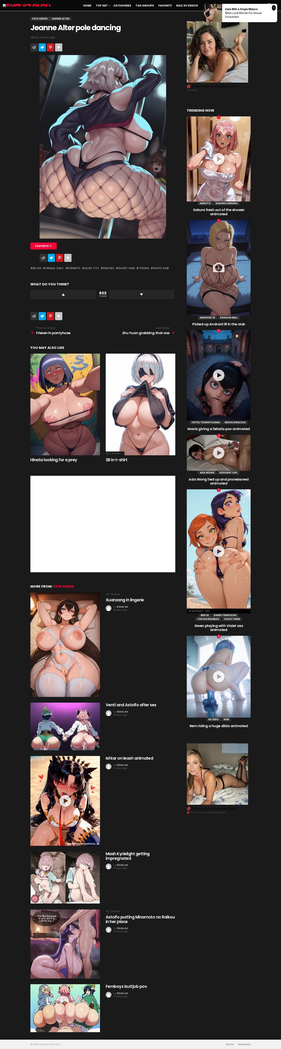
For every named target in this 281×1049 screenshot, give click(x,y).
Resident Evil (228, 472)
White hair (161, 268)
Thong (144, 268)
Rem (226, 719)
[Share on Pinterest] (50, 47)
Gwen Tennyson (225, 615)
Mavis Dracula (235, 422)
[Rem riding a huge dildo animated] (219, 677)
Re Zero (213, 719)
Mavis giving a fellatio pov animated (219, 428)
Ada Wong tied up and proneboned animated (219, 481)
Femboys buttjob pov (126, 986)
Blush (37, 268)
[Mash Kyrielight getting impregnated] (65, 878)
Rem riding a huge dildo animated (219, 725)
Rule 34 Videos (187, 5)
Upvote (63, 294)
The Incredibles (208, 619)
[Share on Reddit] (34, 47)
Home (87, 5)
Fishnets (74, 268)
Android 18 (207, 317)
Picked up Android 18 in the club (218, 324)
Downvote (142, 294)
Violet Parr (232, 619)
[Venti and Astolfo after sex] (65, 726)
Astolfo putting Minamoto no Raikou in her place (140, 919)
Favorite (165, 5)
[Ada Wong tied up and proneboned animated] (219, 453)
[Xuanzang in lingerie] (65, 644)
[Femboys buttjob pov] (65, 1008)
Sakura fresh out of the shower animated (218, 211)
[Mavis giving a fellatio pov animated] (219, 375)
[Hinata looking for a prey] (65, 404)
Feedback (244, 1044)
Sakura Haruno (227, 203)
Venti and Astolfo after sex (131, 705)
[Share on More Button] (58, 47)
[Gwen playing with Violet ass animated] (219, 551)
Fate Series (63, 586)
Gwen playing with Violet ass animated (218, 627)
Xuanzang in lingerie (125, 600)
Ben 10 (205, 615)
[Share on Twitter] (42, 47)
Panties (108, 268)
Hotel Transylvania (206, 422)
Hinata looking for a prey (53, 460)
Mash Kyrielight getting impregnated (128, 856)
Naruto (205, 203)
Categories (122, 5)
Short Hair (126, 268)
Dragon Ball (229, 317)
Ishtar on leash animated (129, 758)
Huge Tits (92, 268)
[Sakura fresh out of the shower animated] (219, 158)
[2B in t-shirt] (140, 404)
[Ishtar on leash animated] (65, 801)
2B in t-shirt (116, 460)
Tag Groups (145, 5)
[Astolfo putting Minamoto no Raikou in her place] (65, 943)
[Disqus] (103, 523)
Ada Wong (207, 472)
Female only (54, 268)
